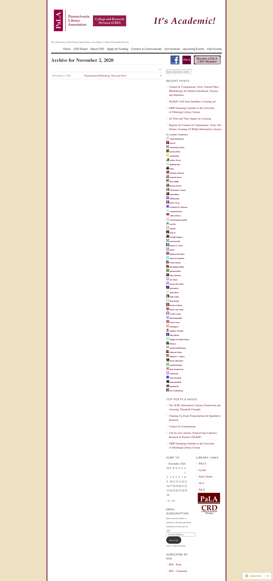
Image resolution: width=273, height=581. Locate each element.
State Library (206, 476)
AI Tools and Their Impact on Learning (190, 118)
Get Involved (172, 48)
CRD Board (80, 48)
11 (174, 481)
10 (171, 481)
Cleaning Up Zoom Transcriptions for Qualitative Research (195, 418)
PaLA (202, 489)
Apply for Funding (117, 48)
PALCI (202, 463)
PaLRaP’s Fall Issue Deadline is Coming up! (192, 101)
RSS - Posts (175, 564)
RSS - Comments (178, 571)
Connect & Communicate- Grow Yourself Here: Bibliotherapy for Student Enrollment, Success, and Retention (194, 91)
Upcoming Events (193, 48)
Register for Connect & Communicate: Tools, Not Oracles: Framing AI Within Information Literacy (195, 127)
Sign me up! (173, 540)
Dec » (174, 500)
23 (168, 490)
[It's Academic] (136, 20)
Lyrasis (202, 470)
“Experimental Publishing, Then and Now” (106, 75)
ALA (201, 483)
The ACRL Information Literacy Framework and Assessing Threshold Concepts (194, 407)
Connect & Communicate (146, 48)
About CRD (97, 48)
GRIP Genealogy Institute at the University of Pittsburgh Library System (191, 110)
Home (67, 48)
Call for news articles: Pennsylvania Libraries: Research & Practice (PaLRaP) (193, 435)
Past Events (214, 48)
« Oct (168, 500)
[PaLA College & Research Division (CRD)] (174, 63)
